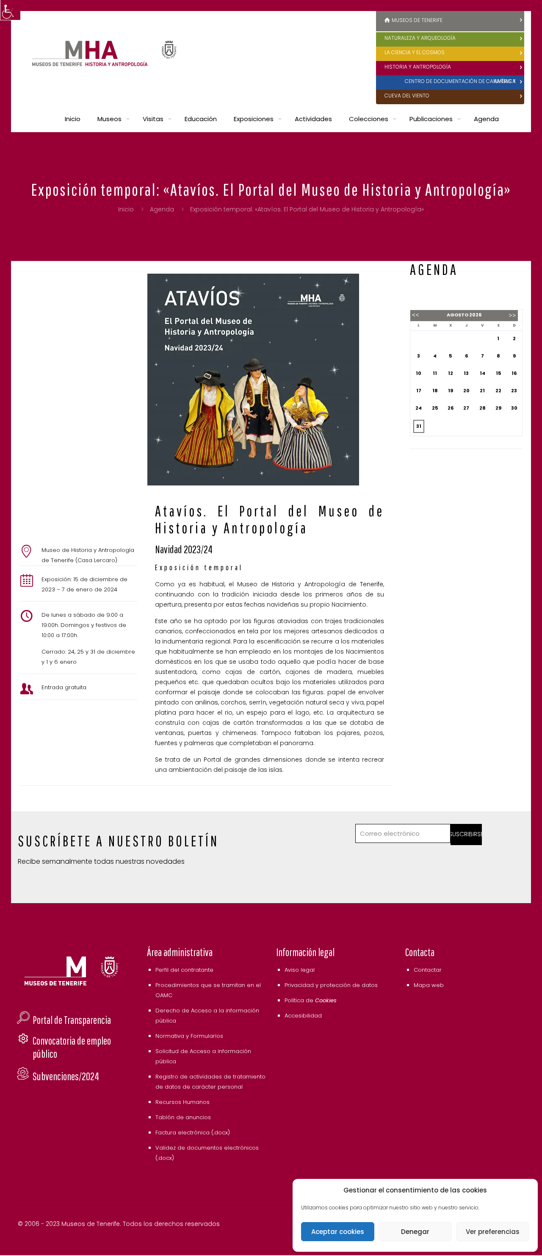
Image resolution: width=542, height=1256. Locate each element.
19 (450, 390)
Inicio (126, 209)
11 (435, 373)
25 (435, 408)
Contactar (428, 970)
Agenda (162, 209)
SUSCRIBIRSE (466, 834)
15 (498, 373)
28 (482, 408)
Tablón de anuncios (183, 1117)
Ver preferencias (493, 1231)
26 (451, 408)
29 (498, 408)
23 (514, 390)
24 (418, 408)
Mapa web (429, 985)
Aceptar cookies (337, 1231)
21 (482, 390)
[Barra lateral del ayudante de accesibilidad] (10, 10)
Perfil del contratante (184, 970)
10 (418, 373)
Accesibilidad (303, 1016)
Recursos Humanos (182, 1102)
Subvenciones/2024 (66, 1076)
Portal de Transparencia (72, 1020)
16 (514, 373)
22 (498, 390)
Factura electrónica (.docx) (192, 1132)
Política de (311, 1000)
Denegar (415, 1231)
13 (466, 373)
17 (418, 390)
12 (450, 373)
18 (435, 390)
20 (466, 390)
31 (418, 426)
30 (514, 408)
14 (482, 373)
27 (466, 408)
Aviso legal (300, 970)
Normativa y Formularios (189, 1036)
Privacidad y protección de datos (331, 985)
